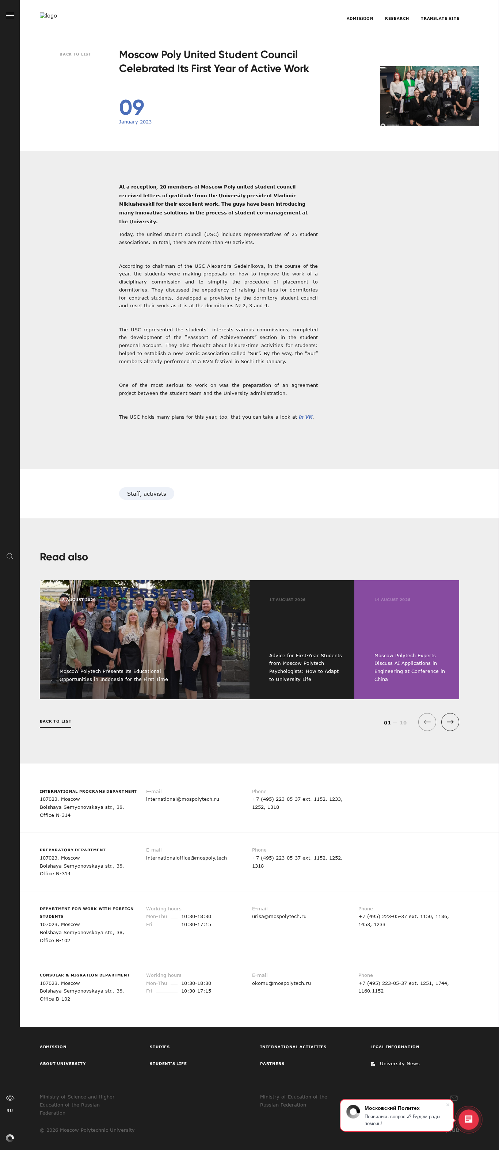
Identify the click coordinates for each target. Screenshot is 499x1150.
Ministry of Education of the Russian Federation (293, 1101)
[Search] (10, 556)
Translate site (440, 18)
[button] (450, 722)
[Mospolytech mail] (454, 1098)
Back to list (75, 54)
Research (397, 18)
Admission (360, 18)
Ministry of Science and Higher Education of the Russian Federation (77, 1105)
